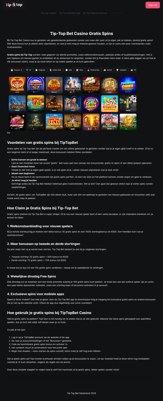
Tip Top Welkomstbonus (95, 13)
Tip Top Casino (48, 13)
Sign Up (152, 5)
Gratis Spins (116, 13)
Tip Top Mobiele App (69, 13)
